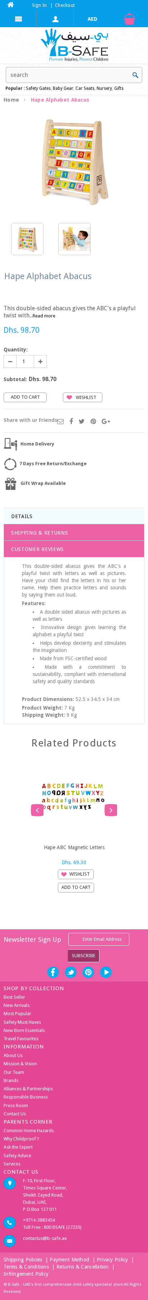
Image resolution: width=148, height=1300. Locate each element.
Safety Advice (17, 1155)
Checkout (65, 5)
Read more (44, 315)
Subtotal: (15, 379)
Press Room (16, 1105)
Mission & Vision (20, 1063)
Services (12, 1164)
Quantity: (16, 349)
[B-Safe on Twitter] (71, 972)
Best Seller (14, 997)
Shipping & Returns (39, 533)
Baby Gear (62, 88)
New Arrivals (16, 1005)
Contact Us (15, 1113)
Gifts (119, 88)
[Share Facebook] (71, 422)
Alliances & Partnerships (28, 1088)
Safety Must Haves (22, 1022)
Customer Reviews (37, 549)
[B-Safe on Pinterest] (88, 972)
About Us (13, 1055)
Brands (11, 1080)
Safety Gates (38, 88)
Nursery (104, 88)
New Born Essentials (24, 1030)
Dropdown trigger (55, 19)
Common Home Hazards (29, 1130)
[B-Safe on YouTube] (106, 972)
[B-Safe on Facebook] (53, 972)
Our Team (14, 1072)
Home (11, 100)
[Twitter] (82, 422)
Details (22, 516)
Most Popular (17, 1013)
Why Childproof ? (21, 1138)
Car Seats (84, 88)
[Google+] (106, 422)
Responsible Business (26, 1097)
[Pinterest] (93, 422)
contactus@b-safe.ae (45, 1238)
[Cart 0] (129, 19)
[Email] (60, 422)
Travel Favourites (21, 1038)
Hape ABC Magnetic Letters (74, 847)
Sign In (39, 5)
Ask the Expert (18, 1147)
